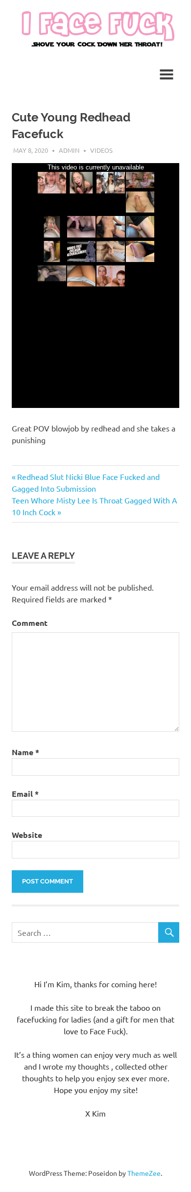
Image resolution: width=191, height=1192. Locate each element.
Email (25, 793)
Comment (30, 623)
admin (69, 150)
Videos (101, 150)
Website (27, 835)
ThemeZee (144, 1172)
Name (25, 752)
